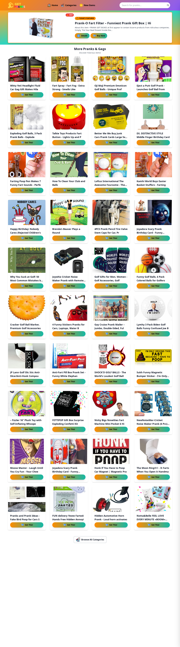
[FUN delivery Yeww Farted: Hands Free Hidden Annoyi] (69, 499)
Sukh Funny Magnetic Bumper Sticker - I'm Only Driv (152, 376)
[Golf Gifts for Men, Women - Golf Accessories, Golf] (111, 260)
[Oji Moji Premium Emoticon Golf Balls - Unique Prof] (111, 69)
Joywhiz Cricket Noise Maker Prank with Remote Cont (68, 280)
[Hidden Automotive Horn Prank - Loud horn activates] (111, 499)
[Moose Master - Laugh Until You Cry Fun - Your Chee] (26, 451)
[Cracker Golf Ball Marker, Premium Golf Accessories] (26, 308)
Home (55, 5)
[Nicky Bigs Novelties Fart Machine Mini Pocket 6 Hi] (111, 403)
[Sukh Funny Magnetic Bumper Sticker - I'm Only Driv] (153, 355)
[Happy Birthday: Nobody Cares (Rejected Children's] (26, 212)
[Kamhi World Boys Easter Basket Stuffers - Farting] (153, 164)
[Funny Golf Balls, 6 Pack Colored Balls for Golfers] (153, 260)
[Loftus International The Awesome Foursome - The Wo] (111, 164)
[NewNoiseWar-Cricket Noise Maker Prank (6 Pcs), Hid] (153, 403)
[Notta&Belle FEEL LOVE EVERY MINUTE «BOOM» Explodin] (153, 499)
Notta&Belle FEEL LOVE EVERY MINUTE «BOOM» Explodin (151, 519)
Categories (70, 5)
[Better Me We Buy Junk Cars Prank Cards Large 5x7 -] (111, 116)
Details (84, 35)
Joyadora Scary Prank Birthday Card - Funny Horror (65, 471)
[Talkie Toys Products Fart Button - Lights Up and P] (69, 116)
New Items (89, 5)
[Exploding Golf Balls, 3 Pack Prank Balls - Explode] (26, 116)
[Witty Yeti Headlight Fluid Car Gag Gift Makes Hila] (26, 69)
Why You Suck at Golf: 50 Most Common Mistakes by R (26, 280)
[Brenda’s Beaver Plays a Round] (69, 212)
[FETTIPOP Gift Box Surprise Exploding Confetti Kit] (69, 403)
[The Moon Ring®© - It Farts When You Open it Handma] (153, 451)
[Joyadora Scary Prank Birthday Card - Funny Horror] (69, 451)
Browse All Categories (92, 539)
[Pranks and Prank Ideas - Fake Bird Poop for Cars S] (26, 499)
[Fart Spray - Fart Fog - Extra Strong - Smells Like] (69, 69)
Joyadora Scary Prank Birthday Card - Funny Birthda (149, 232)
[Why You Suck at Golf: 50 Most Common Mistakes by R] (26, 260)
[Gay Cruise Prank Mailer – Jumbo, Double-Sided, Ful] (111, 308)
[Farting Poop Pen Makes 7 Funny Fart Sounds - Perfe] (26, 164)
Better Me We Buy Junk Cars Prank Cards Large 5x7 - (110, 137)
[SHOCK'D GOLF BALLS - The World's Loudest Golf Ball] (111, 355)
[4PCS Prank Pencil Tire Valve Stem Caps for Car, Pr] (111, 212)
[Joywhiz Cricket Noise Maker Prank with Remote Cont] (69, 260)
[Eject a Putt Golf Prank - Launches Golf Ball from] (153, 69)
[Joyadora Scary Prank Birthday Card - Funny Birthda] (153, 212)
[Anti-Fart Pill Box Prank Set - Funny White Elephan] (69, 355)
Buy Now (101, 35)
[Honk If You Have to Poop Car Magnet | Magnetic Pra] (111, 451)
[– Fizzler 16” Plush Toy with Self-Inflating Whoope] (26, 403)
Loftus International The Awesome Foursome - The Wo (109, 185)
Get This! (29, 94)
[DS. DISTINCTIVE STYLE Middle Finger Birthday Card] (153, 116)
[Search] (168, 5)
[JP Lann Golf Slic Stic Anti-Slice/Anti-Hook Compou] (26, 355)
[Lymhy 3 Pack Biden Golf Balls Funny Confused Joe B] (153, 308)
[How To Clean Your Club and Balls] (69, 164)
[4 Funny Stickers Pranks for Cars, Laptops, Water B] (69, 308)
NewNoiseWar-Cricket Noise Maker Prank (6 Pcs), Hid (152, 424)
